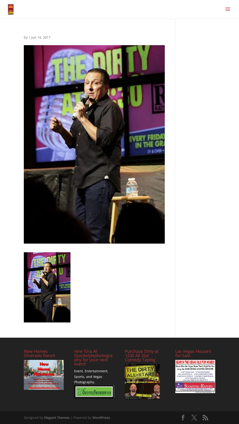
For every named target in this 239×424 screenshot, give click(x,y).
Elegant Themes (57, 417)
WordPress (101, 417)
